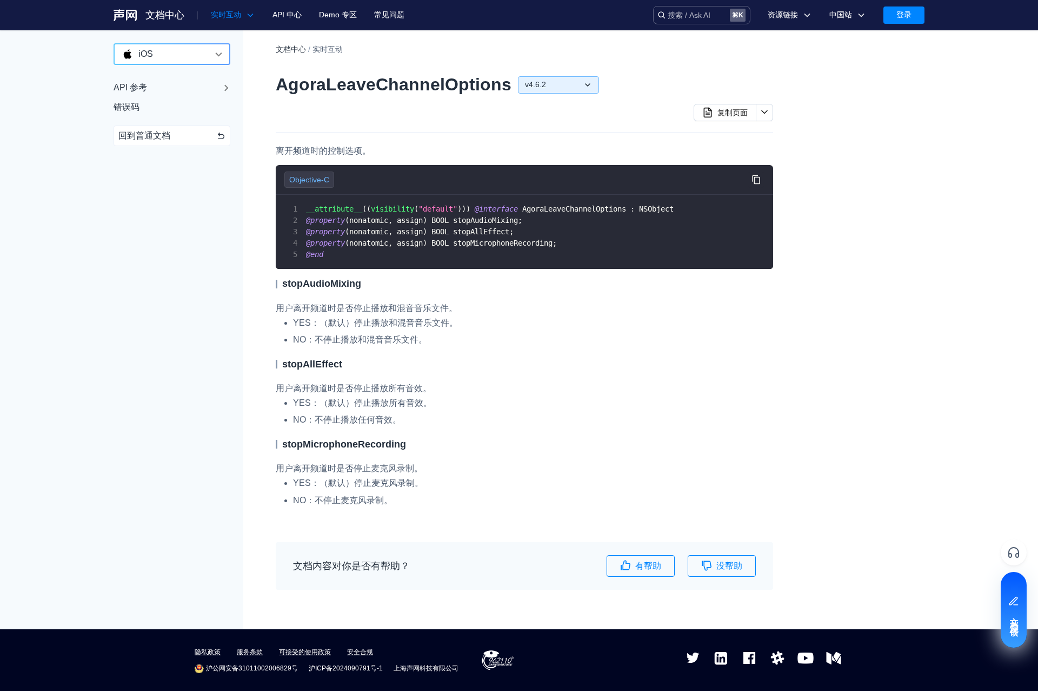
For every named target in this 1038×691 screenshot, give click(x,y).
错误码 (126, 106)
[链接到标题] (366, 283)
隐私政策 (208, 652)
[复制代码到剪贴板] (756, 180)
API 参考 (130, 87)
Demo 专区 (338, 14)
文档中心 (164, 15)
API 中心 (287, 14)
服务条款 (250, 652)
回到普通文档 (144, 135)
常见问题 (389, 14)
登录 (903, 14)
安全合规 (360, 652)
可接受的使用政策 (305, 652)
